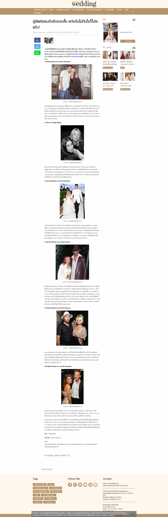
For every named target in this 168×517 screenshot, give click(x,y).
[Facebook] (70, 485)
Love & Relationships (41, 491)
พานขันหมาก (49, 502)
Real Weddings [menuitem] (78, 10)
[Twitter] (80, 485)
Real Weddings (55, 488)
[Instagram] (75, 485)
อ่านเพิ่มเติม (118, 515)
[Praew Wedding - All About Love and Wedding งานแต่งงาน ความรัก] (84, 4)
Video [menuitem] (127, 10)
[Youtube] (85, 485)
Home (35, 32)
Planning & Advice (107, 68)
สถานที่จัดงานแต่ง (48, 495)
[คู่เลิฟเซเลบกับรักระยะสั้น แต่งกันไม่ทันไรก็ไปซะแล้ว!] (134, 48)
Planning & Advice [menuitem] (63, 10)
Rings (50, 484)
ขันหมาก (37, 502)
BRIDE (122, 68)
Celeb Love (41, 32)
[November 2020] (134, 20)
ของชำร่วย (38, 499)
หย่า (69, 456)
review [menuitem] (119, 10)
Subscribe (128, 41)
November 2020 (126, 32)
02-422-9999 (126, 493)
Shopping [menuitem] (37, 13)
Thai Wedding (56, 491)
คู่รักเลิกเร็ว (63, 456)
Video (36, 495)
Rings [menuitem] (51, 10)
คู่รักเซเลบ (57, 456)
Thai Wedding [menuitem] (109, 10)
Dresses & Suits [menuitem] (40, 10)
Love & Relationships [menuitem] (93, 10)
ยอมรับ (132, 514)
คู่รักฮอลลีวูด (50, 456)
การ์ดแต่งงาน (50, 499)
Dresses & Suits (39, 484)
